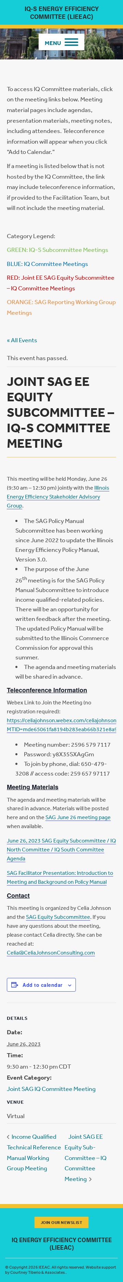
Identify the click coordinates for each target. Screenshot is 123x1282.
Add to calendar (43, 984)
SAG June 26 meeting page (78, 817)
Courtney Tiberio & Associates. (38, 1272)
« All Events (22, 340)
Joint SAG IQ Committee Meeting (51, 1088)
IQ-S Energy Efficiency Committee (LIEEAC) (62, 12)
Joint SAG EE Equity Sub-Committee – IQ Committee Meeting (86, 1157)
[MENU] (61, 41)
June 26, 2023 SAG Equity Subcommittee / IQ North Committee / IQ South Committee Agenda (61, 849)
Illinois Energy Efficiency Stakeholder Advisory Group (58, 496)
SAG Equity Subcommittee (58, 916)
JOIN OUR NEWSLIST (62, 1222)
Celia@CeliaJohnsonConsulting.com (51, 952)
